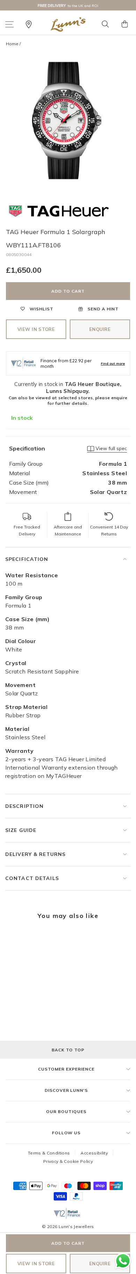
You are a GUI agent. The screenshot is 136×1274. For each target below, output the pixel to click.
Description (24, 806)
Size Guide (20, 830)
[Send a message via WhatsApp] (123, 1261)
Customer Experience (66, 1069)
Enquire (100, 329)
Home (12, 43)
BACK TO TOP (68, 1049)
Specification (26, 559)
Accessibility (94, 1153)
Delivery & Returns (35, 854)
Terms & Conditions (49, 1153)
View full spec (110, 448)
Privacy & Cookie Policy (68, 1161)
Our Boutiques (66, 1111)
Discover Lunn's (66, 1090)
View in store (36, 329)
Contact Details (32, 878)
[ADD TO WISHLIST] (15, 940)
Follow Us (66, 1132)
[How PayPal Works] (76, 1198)
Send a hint (102, 308)
